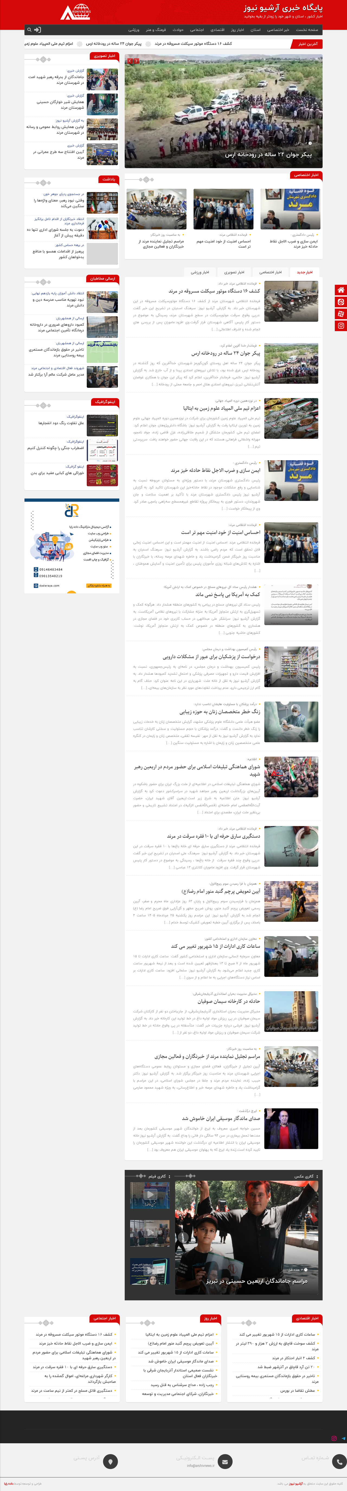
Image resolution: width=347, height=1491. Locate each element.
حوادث (178, 30)
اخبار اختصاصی (270, 272)
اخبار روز (237, 30)
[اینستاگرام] (341, 326)
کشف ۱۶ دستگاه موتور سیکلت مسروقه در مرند (277, 43)
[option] (224, 111)
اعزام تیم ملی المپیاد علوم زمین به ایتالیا (124, 43)
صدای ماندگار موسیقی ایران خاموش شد (221, 1118)
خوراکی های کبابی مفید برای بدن (57, 473)
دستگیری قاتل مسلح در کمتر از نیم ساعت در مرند (71, 1390)
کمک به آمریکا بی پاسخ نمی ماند (227, 595)
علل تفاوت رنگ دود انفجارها (61, 423)
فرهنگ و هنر (156, 30)
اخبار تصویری (234, 272)
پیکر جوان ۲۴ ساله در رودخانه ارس (198, 43)
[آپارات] (341, 314)
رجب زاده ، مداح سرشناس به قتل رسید (182, 1385)
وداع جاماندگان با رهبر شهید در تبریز (261, 1281)
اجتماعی (197, 30)
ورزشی (133, 30)
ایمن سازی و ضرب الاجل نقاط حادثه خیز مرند (41, 43)
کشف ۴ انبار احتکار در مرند (293, 1358)
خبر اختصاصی (278, 30)
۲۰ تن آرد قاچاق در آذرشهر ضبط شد (286, 1367)
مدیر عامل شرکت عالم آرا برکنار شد (56, 374)
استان (256, 30)
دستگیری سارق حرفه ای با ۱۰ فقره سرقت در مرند (213, 836)
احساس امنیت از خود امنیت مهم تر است (220, 532)
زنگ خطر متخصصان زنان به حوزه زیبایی (219, 712)
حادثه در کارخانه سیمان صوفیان (229, 1001)
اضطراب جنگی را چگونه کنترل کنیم (55, 448)
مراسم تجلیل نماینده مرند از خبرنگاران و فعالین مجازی (161, 244)
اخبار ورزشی (200, 272)
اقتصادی (217, 30)
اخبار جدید (305, 272)
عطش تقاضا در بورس (297, 1390)
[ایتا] (341, 302)
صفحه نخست (307, 30)
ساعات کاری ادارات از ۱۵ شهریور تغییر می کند (215, 946)
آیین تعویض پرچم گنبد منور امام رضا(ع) (221, 891)
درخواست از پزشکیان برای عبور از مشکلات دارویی (211, 657)
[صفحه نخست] (341, 290)
